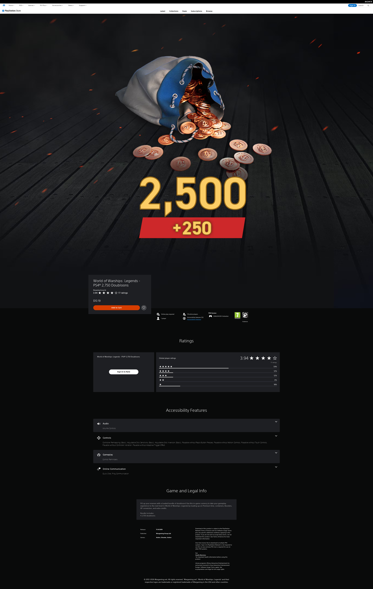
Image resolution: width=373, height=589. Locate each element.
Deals (184, 11)
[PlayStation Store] (12, 10)
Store (11, 5)
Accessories (56, 5)
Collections (173, 11)
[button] (194, 319)
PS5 (20, 5)
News (70, 5)
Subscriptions (196, 11)
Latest (162, 11)
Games (31, 5)
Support (82, 5)
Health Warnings (200, 555)
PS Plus (43, 5)
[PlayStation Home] (4, 5)
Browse (209, 11)
